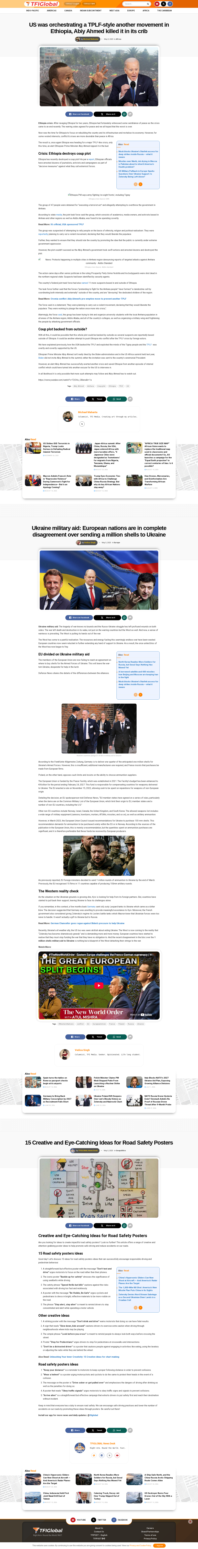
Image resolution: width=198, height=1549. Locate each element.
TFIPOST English (72, 4)
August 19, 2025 (152, 470)
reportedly (43, 234)
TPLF (149, 344)
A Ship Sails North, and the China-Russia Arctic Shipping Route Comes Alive (159, 1478)
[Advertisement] (99, 510)
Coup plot (101, 386)
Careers (150, 1528)
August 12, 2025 (101, 491)
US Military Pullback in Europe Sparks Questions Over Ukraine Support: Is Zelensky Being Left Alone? (136, 174)
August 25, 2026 (50, 1487)
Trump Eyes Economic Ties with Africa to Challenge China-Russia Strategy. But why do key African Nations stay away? (107, 482)
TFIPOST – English (99, 1535)
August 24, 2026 (101, 1484)
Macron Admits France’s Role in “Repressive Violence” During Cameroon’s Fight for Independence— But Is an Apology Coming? (57, 482)
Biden (41, 358)
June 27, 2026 (151, 1108)
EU (88, 1024)
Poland (121, 1024)
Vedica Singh (89, 543)
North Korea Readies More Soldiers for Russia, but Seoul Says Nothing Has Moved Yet (137, 665)
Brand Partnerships (150, 1532)
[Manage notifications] (190, 1521)
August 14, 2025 (50, 491)
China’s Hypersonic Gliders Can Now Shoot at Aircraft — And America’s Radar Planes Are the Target (138, 1280)
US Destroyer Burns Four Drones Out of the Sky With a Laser (158, 1496)
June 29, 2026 (100, 1105)
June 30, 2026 (49, 1105)
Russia (131, 1024)
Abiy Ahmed (79, 386)
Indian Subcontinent (91, 11)
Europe (131, 11)
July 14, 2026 (100, 1090)
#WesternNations (66, 1024)
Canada (68, 11)
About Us (99, 1528)
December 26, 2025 (51, 455)
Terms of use (150, 1535)
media (59, 214)
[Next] (140, 184)
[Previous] (136, 184)
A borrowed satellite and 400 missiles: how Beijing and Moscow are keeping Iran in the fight (138, 675)
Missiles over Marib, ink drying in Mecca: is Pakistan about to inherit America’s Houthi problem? (138, 164)
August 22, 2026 (152, 1484)
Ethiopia (112, 386)
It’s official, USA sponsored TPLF (67, 224)
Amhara (90, 386)
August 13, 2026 (50, 1502)
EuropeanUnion (99, 1024)
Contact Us (99, 1532)
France (112, 1024)
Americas (51, 11)
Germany (91, 906)
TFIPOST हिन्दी (89, 4)
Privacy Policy (150, 1539)
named (85, 283)
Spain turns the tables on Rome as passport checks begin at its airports (55, 1081)
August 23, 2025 (101, 470)
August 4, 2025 (151, 488)
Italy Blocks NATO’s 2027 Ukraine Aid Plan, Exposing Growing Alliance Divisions (157, 1081)
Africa (146, 11)
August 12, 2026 (101, 1502)
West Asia (114, 11)
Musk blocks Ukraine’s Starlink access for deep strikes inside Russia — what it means (138, 154)
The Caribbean (164, 11)
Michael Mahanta (90, 39)
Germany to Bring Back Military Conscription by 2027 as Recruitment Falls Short (57, 1099)
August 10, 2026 (50, 1087)
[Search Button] (148, 4)
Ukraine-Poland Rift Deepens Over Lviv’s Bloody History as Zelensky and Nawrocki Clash (108, 1099)
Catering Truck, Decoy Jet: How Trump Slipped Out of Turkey (107, 1496)
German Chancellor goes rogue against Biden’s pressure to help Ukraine (87, 923)
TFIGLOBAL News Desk (88, 1151)
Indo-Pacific (32, 11)
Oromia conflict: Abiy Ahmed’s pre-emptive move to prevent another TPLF (88, 299)
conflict (80, 1024)
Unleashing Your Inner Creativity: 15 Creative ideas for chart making (85, 1357)
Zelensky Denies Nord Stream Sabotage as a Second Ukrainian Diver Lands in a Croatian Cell (138, 1297)
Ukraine (140, 1024)
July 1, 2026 (150, 1087)
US (128, 386)
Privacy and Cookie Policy (140, 1545)
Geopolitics (121, 1151)
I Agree (159, 1546)
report (91, 159)
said (60, 314)
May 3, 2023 (108, 39)
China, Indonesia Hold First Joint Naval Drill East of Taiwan (56, 1496)
